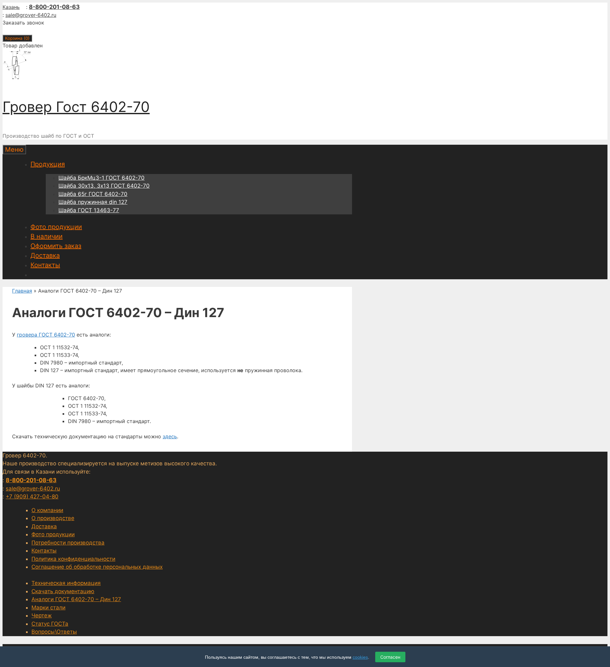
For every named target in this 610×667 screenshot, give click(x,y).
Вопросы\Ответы (54, 632)
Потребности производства (68, 542)
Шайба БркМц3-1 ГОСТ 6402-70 (101, 178)
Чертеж (41, 615)
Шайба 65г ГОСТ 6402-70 (92, 194)
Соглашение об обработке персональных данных (97, 567)
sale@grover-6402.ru (30, 15)
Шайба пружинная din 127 (92, 202)
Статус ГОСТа (49, 624)
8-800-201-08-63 (54, 6)
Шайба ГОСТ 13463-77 (88, 210)
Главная (22, 291)
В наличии (46, 236)
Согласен (390, 657)
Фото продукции (56, 227)
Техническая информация (66, 583)
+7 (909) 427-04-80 (32, 496)
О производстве (52, 518)
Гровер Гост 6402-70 (76, 106)
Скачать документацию (62, 591)
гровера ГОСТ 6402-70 (46, 334)
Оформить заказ (55, 246)
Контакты (45, 265)
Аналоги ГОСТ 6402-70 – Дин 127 (76, 599)
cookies (360, 657)
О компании (47, 510)
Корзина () (17, 38)
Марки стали (48, 607)
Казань (11, 7)
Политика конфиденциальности (73, 559)
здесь (170, 436)
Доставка (45, 255)
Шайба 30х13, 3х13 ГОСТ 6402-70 (104, 186)
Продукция (47, 164)
